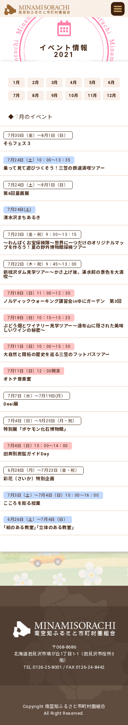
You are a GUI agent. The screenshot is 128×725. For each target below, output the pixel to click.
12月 (111, 95)
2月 (35, 82)
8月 (35, 95)
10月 (73, 95)
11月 (92, 95)
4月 (73, 82)
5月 (92, 82)
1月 (16, 82)
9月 (54, 95)
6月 (111, 82)
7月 (16, 95)
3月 (54, 82)
